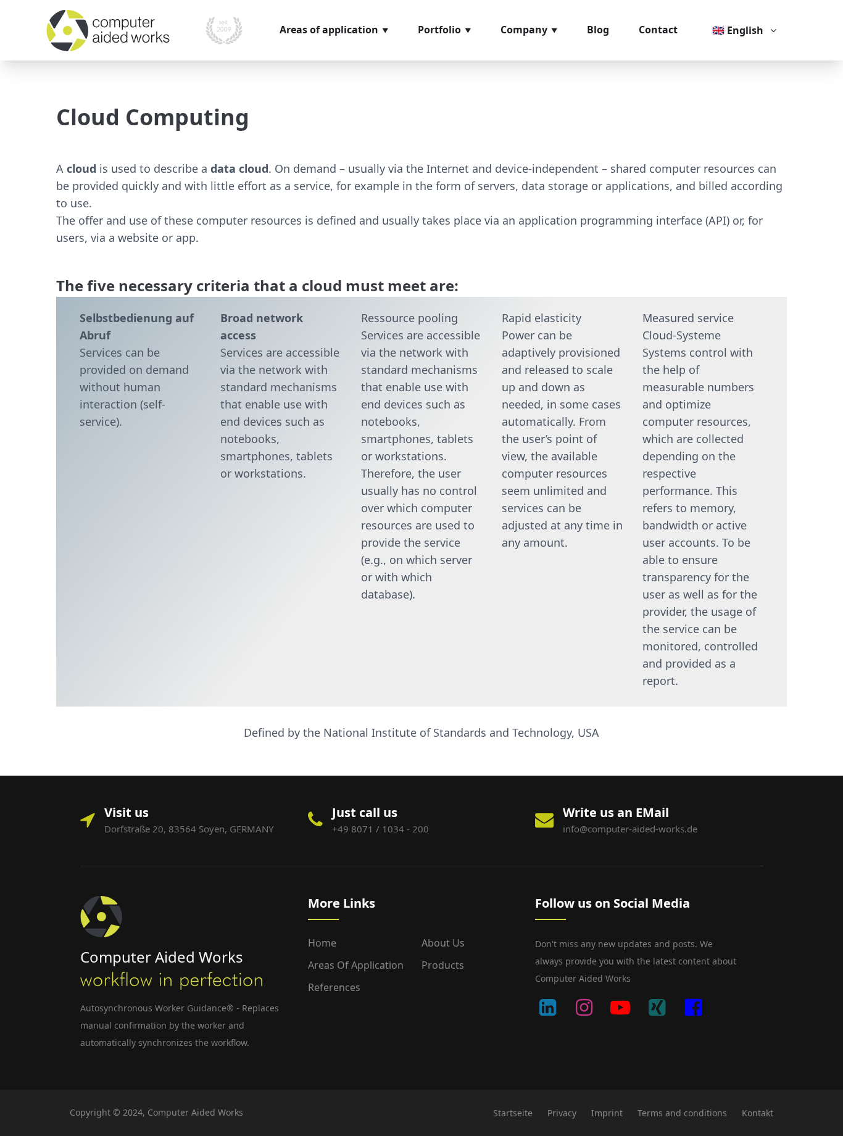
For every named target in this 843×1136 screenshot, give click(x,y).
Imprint (607, 1113)
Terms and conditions (682, 1113)
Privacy (561, 1113)
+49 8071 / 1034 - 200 (380, 829)
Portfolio (439, 29)
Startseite (513, 1113)
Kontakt (757, 1113)
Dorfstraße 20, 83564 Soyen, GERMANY (188, 829)
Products (443, 965)
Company (523, 29)
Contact (658, 29)
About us (443, 943)
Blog (598, 29)
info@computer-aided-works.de (630, 829)
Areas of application (329, 29)
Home (322, 943)
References (334, 987)
